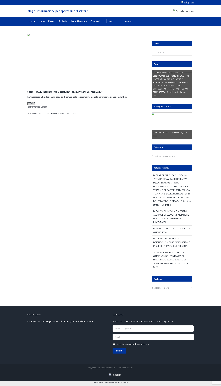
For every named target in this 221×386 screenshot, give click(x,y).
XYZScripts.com (123, 382)
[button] (139, 21)
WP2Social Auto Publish (101, 382)
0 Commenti (70, 113)
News (62, 113)
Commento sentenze (51, 113)
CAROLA (31, 103)
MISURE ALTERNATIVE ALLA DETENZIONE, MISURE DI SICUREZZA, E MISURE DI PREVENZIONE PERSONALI (171, 242)
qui (147, 344)
